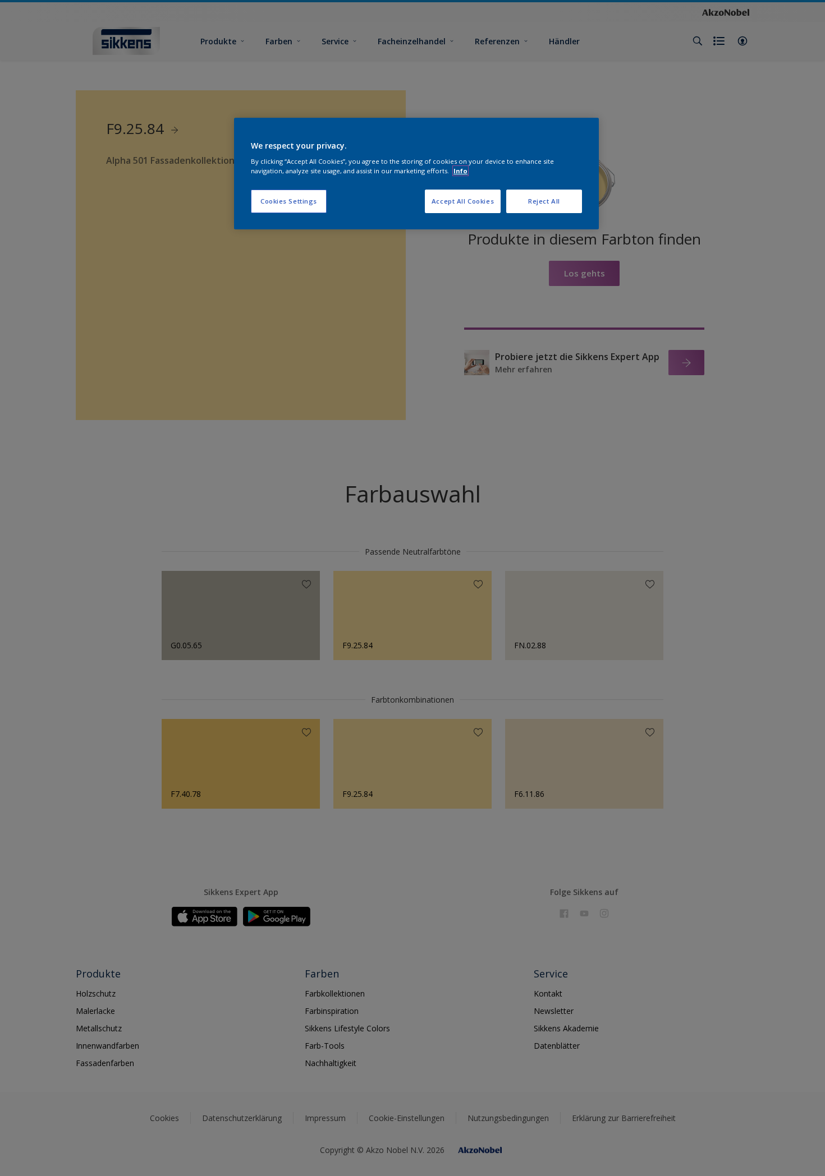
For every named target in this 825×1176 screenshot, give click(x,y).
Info (460, 171)
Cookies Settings (288, 201)
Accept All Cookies (463, 201)
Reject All (544, 201)
